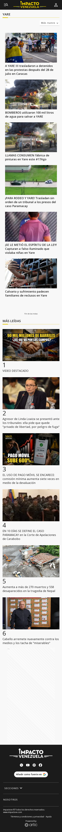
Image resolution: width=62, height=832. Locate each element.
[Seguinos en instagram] (34, 765)
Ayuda (49, 816)
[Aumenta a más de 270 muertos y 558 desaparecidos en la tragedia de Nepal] (31, 561)
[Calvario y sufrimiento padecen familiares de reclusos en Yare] (31, 273)
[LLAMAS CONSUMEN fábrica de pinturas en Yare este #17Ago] (31, 137)
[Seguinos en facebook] (40, 765)
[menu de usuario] (55, 5)
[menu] (6, 5)
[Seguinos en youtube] (28, 765)
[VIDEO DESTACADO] (31, 345)
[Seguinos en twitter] (21, 765)
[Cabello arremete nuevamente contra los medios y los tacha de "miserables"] (31, 613)
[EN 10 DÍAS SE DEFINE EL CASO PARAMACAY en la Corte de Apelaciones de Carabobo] (31, 505)
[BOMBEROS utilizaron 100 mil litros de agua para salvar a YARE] (31, 94)
